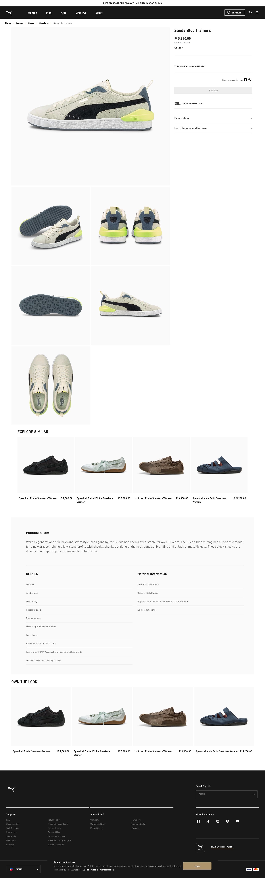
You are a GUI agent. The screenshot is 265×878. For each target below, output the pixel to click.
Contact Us (11, 832)
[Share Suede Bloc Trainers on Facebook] (245, 80)
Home (8, 23)
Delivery (10, 844)
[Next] (243, 471)
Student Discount (56, 844)
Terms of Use (54, 832)
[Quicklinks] (257, 12)
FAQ (8, 819)
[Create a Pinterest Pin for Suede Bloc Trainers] (250, 80)
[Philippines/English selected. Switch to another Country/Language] (23, 869)
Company (94, 819)
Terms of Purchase (56, 836)
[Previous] (22, 471)
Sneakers (43, 23)
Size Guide (11, 836)
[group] (45, 471)
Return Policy (54, 819)
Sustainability (138, 824)
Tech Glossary (12, 828)
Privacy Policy (54, 828)
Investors (136, 819)
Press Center (96, 828)
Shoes (31, 23)
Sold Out (213, 90)
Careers (135, 828)
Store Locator (12, 824)
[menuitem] (32, 12)
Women (19, 23)
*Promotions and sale (58, 824)
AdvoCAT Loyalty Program (60, 840)
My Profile (10, 840)
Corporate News (98, 824)
